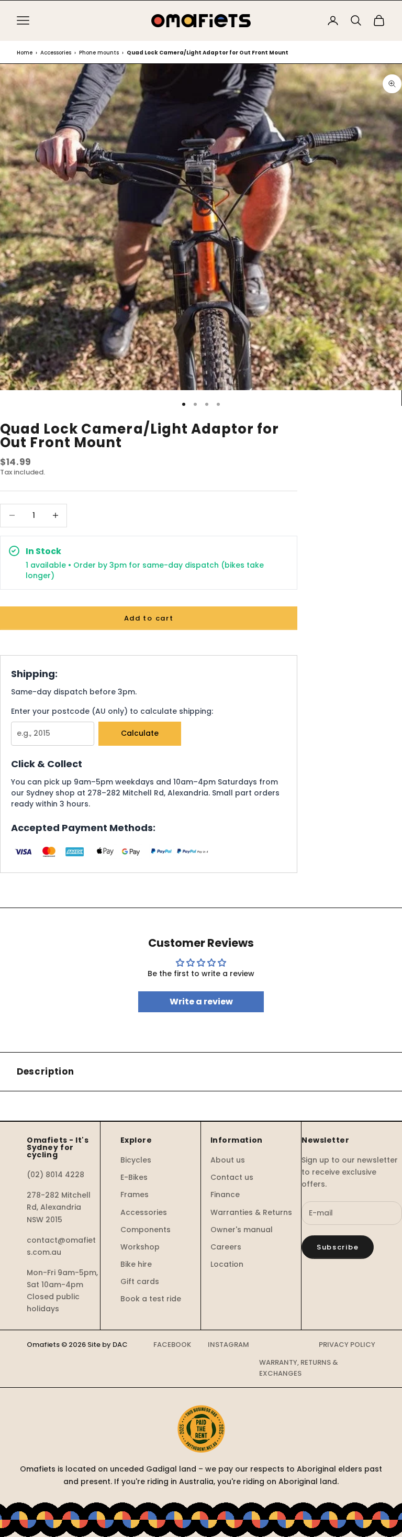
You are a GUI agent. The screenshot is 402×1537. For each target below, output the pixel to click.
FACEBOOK (172, 1345)
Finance (225, 1194)
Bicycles (135, 1160)
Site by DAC (107, 1345)
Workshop (140, 1247)
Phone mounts (99, 53)
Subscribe (338, 1247)
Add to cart (149, 618)
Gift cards (139, 1281)
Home (24, 53)
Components (145, 1229)
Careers (225, 1247)
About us (227, 1160)
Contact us (231, 1177)
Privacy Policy (347, 1345)
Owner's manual (241, 1229)
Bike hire (136, 1264)
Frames (134, 1194)
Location (226, 1264)
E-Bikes (134, 1177)
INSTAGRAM (228, 1345)
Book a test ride (150, 1298)
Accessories (55, 53)
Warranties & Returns (251, 1212)
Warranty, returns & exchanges (298, 1367)
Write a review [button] (201, 1002)
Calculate (140, 733)
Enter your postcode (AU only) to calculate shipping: (112, 711)
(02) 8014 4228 (55, 1174)
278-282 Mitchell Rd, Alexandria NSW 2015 (59, 1207)
